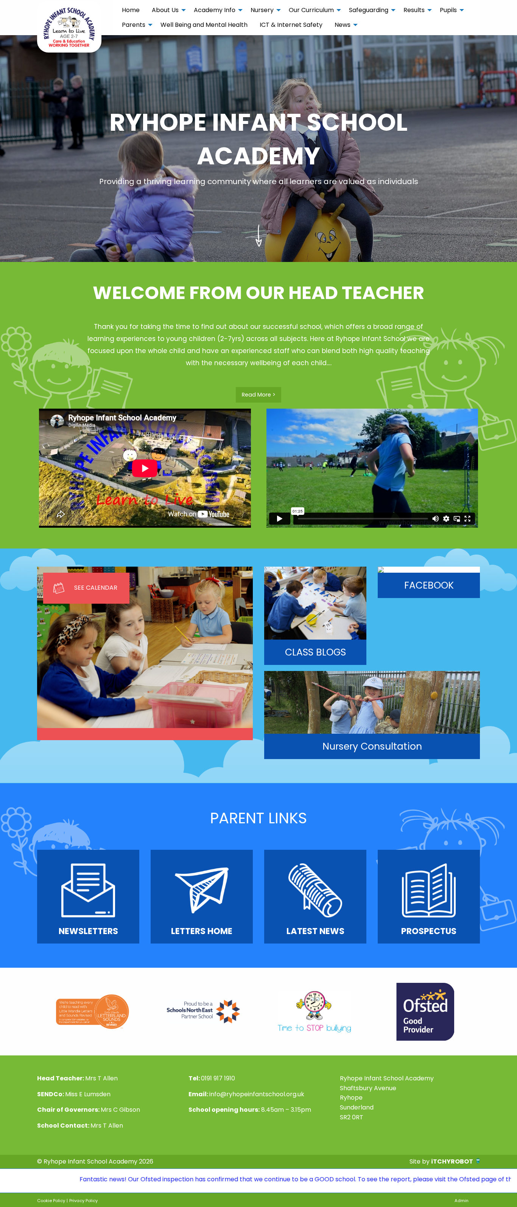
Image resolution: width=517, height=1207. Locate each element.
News (342, 24)
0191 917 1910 (218, 1078)
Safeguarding (368, 10)
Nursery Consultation (372, 746)
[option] (92, 1011)
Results (414, 10)
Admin (462, 1201)
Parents (133, 24)
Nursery (262, 10)
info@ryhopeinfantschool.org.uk (256, 1094)
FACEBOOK (429, 585)
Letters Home (201, 931)
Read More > (259, 394)
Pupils (448, 10)
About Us (165, 10)
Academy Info (214, 10)
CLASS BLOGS (315, 652)
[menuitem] (131, 10)
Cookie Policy (51, 1201)
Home (131, 10)
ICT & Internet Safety (291, 24)
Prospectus (428, 931)
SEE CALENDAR (95, 587)
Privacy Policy (83, 1201)
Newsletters (88, 931)
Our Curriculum (311, 10)
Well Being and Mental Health (204, 24)
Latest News (315, 931)
